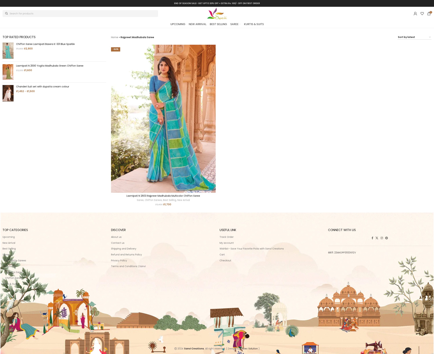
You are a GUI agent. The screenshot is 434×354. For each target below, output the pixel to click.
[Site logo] (217, 13)
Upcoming (9, 237)
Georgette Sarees (15, 260)
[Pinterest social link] (386, 238)
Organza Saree (14, 272)
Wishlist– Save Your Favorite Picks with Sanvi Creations (252, 248)
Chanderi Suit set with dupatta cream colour (42, 86)
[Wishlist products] (422, 13)
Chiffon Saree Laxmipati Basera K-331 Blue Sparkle (45, 44)
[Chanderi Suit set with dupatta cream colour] (8, 93)
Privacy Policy (119, 260)
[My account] (415, 13)
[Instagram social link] (381, 238)
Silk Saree (10, 266)
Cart (222, 254)
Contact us (117, 243)
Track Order (227, 237)
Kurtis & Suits (10, 284)
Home (114, 37)
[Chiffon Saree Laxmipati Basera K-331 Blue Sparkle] (8, 51)
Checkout (225, 260)
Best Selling (169, 200)
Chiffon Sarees (153, 200)
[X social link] (376, 238)
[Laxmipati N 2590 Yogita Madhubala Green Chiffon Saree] (8, 72)
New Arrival (183, 200)
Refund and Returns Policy (126, 254)
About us (116, 237)
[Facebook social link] (372, 238)
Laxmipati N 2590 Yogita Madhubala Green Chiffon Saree (49, 65)
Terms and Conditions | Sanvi (128, 266)
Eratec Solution (249, 348)
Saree (140, 200)
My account (227, 243)
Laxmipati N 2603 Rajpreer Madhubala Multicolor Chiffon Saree (163, 195)
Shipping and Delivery (123, 248)
